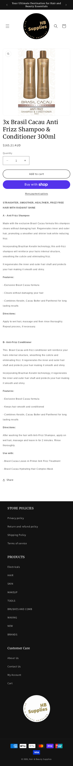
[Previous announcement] (7, 5)
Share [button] (10, 479)
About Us (13, 658)
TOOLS (11, 600)
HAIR (10, 575)
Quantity (7, 153)
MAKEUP (12, 592)
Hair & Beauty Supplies (40, 759)
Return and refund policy (22, 526)
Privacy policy (15, 518)
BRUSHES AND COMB (19, 609)
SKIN (10, 583)
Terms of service (17, 543)
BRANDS (12, 634)
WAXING (12, 617)
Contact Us (14, 666)
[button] (7, 26)
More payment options (36, 193)
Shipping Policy (16, 535)
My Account (14, 675)
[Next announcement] (66, 5)
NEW (10, 626)
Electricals (13, 567)
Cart (10, 683)
